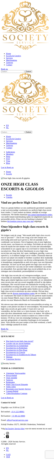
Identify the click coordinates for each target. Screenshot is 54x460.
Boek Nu (4, 329)
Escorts (9, 174)
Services (9, 58)
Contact (9, 65)
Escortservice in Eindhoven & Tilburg (21, 355)
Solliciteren (10, 152)
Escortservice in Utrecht (15, 352)
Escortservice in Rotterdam (16, 348)
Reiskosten (10, 382)
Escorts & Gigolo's (13, 56)
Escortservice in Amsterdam (17, 346)
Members (9, 154)
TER (8, 457)
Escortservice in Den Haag (16, 350)
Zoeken (28, 71)
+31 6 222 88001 (17, 412)
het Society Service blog (14, 429)
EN (7, 125)
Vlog (8, 161)
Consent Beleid (12, 391)
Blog (8, 163)
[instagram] (7, 434)
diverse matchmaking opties (24, 293)
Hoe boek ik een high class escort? (19, 341)
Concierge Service (13, 359)
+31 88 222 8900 (18, 416)
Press (8, 156)
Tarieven (9, 62)
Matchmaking (11, 60)
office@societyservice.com (17, 420)
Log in (4, 167)
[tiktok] (7, 437)
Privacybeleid (11, 375)
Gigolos (9, 197)
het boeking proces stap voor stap (20, 221)
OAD (8, 455)
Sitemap (9, 357)
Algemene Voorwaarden (15, 373)
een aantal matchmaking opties (40, 215)
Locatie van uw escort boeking (18, 343)
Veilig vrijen (11, 387)
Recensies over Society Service (18, 389)
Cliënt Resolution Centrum (16, 393)
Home (8, 54)
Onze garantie (11, 378)
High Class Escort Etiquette (17, 384)
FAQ (8, 159)
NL (7, 128)
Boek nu (4, 69)
